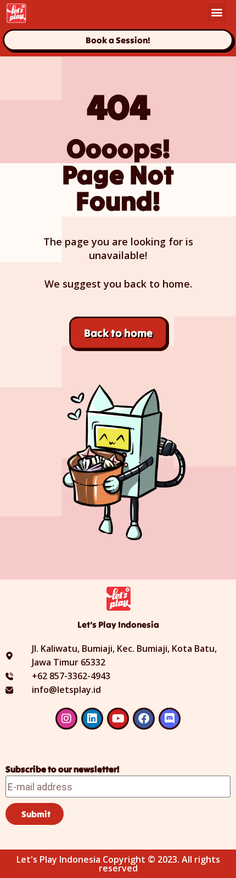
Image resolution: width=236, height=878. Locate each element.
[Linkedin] (92, 719)
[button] (216, 12)
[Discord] (170, 719)
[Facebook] (144, 719)
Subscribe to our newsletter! (62, 769)
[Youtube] (118, 719)
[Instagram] (66, 719)
